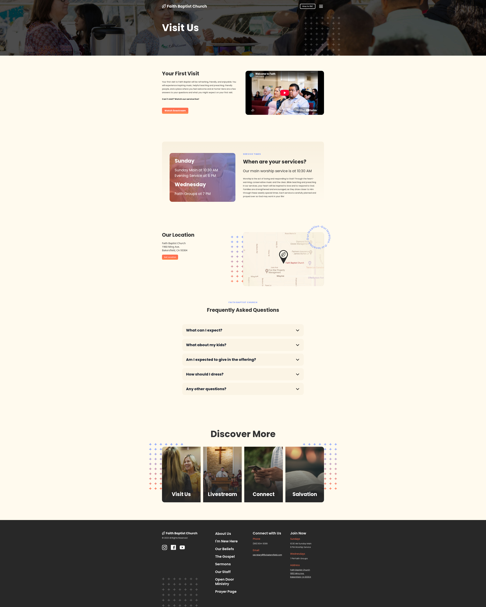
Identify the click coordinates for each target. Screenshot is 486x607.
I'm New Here (226, 541)
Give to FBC (307, 6)
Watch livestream (175, 110)
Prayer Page (226, 591)
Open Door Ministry (224, 581)
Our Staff (223, 572)
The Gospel (225, 556)
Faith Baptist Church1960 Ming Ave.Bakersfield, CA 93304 (300, 573)
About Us (223, 533)
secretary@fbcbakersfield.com (267, 554)
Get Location (170, 257)
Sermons (223, 564)
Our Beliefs (224, 549)
